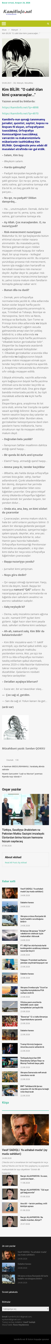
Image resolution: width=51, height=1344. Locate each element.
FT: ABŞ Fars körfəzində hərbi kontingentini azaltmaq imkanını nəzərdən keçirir (34, 948)
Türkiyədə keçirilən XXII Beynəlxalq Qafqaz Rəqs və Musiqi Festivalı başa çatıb (32, 1060)
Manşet (20, 83)
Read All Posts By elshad (16, 862)
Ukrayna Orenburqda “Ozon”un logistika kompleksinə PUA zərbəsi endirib (34, 990)
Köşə (5, 1102)
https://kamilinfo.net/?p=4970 (20, 113)
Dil (14, 83)
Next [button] (47, 822)
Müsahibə (28, 83)
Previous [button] (4, 822)
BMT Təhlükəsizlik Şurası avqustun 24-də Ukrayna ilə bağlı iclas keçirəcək (34, 1089)
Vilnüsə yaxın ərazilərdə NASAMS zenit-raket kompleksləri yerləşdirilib (31, 1005)
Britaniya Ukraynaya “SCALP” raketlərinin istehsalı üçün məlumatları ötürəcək (33, 933)
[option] (25, 816)
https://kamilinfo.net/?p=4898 (20, 107)
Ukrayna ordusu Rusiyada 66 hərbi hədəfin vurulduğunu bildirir (33, 919)
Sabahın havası (27, 902)
